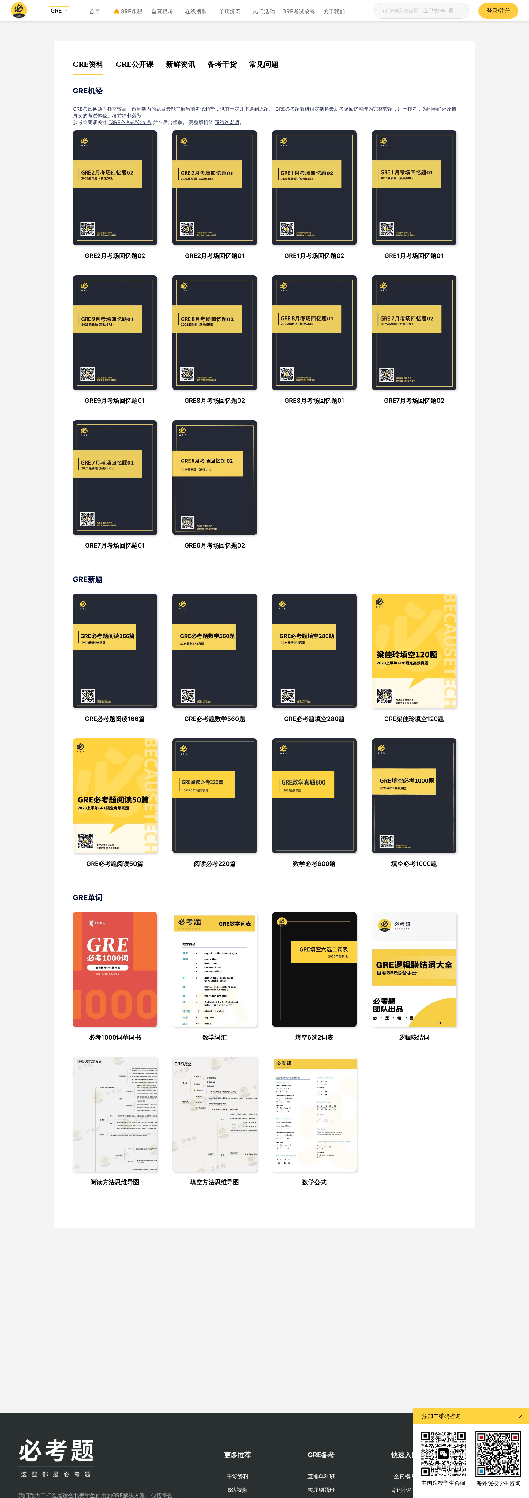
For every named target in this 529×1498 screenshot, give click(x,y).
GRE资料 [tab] (88, 64)
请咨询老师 (227, 122)
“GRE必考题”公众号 (130, 122)
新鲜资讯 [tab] (180, 64)
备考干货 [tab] (222, 64)
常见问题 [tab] (264, 64)
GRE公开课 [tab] (135, 64)
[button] (59, 10)
